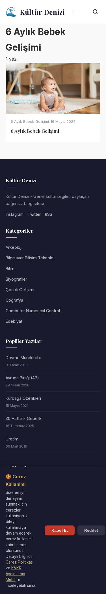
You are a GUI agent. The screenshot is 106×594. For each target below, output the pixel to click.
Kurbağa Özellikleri (23, 398)
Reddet (91, 530)
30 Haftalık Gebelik (24, 418)
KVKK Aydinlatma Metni (15, 574)
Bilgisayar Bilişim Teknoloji (30, 257)
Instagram (14, 214)
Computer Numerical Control (33, 310)
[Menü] (77, 11)
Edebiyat (14, 321)
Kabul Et (59, 530)
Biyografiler (16, 279)
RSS (48, 214)
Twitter (34, 214)
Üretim (12, 438)
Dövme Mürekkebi (23, 357)
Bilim (10, 268)
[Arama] (95, 12)
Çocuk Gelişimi (20, 289)
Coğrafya (14, 300)
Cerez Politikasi (20, 562)
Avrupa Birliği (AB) (22, 377)
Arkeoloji (14, 247)
